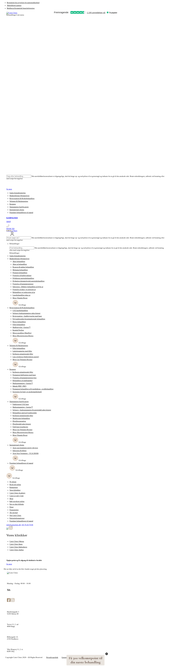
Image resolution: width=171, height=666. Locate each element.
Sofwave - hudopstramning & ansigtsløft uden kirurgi (32, 410)
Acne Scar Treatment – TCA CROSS (25, 453)
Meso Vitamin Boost (20, 298)
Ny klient (12, 482)
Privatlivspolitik (52, 657)
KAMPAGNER (12, 218)
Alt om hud (13, 513)
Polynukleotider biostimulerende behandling (29, 319)
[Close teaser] (106, 653)
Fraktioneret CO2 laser (21, 404)
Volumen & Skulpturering (18, 201)
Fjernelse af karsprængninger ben (24, 378)
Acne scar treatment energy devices (25, 448)
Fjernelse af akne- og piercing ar (24, 289)
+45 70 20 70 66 (27, 525)
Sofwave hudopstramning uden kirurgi (26, 313)
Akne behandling (19, 261)
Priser (11, 507)
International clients (16, 210)
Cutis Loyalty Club (16, 496)
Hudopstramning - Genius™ (23, 383)
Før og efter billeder (16, 504)
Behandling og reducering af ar (24, 292)
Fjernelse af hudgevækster (22, 275)
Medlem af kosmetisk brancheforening (21, 8)
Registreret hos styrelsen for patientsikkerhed (23, 3)
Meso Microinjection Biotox (23, 336)
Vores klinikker (14, 490)
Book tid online (15, 485)
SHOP (8, 222)
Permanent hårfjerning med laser (24, 375)
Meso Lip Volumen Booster (22, 360)
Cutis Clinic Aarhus (16, 550)
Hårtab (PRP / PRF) (19, 386)
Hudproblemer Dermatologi (19, 196)
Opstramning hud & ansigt (19, 207)
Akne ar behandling (20, 264)
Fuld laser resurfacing (20, 427)
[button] (85, 660)
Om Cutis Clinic (15, 515)
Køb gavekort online (16, 501)
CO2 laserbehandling (20, 310)
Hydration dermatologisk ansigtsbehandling (28, 281)
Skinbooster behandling (21, 418)
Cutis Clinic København (18, 547)
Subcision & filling (19, 451)
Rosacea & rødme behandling (23, 267)
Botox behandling (19, 322)
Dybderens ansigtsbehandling (23, 278)
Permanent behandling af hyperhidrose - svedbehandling (33, 389)
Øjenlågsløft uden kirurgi (22, 424)
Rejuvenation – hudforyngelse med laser (27, 316)
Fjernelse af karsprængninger (23, 284)
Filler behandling (19, 325)
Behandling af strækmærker (22, 381)
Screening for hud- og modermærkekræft (27, 392)
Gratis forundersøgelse (17, 193)
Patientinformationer (16, 518)
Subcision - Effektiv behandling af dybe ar (28, 287)
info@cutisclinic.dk (13, 525)
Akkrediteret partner (14, 5)
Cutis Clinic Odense (16, 541)
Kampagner (13, 487)
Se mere (9, 189)
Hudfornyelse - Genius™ (21, 327)
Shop (11, 499)
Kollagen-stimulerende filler (23, 354)
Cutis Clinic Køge (16, 544)
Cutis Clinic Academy (17, 493)
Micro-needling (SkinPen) (22, 333)
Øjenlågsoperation (19, 421)
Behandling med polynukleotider (25, 413)
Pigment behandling (20, 273)
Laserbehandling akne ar (21, 295)
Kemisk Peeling (18, 330)
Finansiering (14, 510)
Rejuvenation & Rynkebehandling (21, 198)
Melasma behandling (20, 270)
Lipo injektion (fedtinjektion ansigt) (26, 357)
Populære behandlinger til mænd (21, 212)
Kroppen (12, 204)
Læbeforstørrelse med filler (22, 351)
